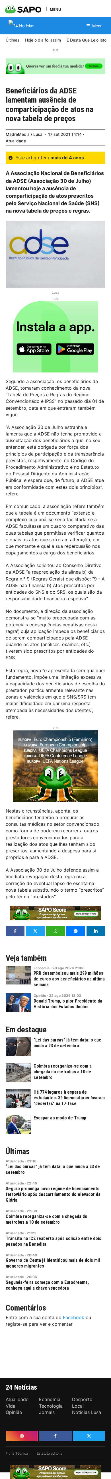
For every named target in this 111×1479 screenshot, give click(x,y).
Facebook (73, 1317)
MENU (55, 9)
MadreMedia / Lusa (24, 134)
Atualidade (16, 140)
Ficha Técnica (17, 1453)
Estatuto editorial (50, 1453)
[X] (89, 1436)
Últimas (18, 1151)
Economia (42, 968)
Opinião (40, 995)
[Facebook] (55, 1436)
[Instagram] (22, 1436)
